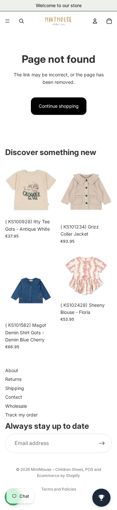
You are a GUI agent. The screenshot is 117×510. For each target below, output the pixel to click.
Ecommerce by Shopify (58, 475)
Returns (13, 379)
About (11, 370)
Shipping (14, 388)
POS (89, 469)
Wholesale (16, 406)
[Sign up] (102, 443)
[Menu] (7, 21)
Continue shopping (59, 106)
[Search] (21, 21)
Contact (13, 397)
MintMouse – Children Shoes (57, 469)
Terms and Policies (58, 489)
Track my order (21, 414)
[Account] (95, 21)
